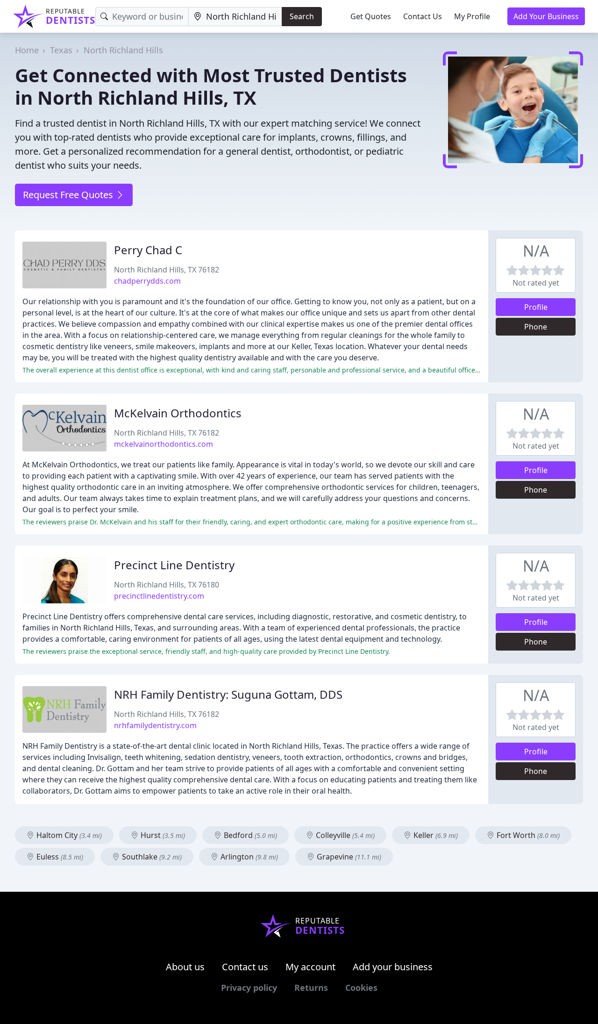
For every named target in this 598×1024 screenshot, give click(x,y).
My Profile (472, 16)
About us (185, 966)
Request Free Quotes (69, 194)
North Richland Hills (123, 50)
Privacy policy (249, 987)
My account (310, 966)
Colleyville (344, 835)
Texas (61, 50)
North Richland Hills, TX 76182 (166, 270)
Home (27, 50)
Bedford (249, 835)
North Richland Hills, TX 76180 (166, 585)
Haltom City (68, 835)
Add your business (393, 966)
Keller (435, 835)
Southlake (151, 857)
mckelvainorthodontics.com (163, 444)
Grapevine (348, 857)
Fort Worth (527, 835)
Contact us (245, 966)
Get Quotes (370, 16)
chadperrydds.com (147, 281)
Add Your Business (546, 16)
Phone (535, 327)
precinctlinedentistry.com (159, 596)
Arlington (248, 857)
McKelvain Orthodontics (178, 413)
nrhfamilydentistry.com (155, 725)
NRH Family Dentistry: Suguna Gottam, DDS (228, 694)
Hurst (162, 835)
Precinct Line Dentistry (174, 565)
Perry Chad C (148, 250)
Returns (311, 987)
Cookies (361, 987)
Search (302, 16)
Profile (536, 307)
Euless (59, 857)
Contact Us (422, 16)
